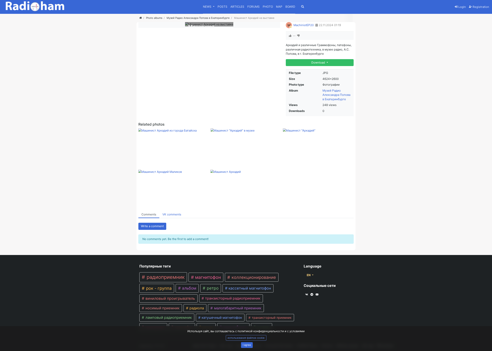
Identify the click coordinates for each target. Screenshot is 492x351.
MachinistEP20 (303, 25)
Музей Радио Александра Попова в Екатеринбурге (336, 95)
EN (309, 275)
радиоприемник (164, 277)
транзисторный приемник (271, 318)
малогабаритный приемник (237, 308)
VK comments (171, 214)
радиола (196, 308)
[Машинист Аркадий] (245, 172)
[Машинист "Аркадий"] (318, 130)
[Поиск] (315, 7)
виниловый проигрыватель (170, 298)
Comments (148, 214)
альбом (188, 288)
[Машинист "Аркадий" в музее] (246, 130)
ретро (212, 288)
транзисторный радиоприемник (232, 298)
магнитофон (207, 277)
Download (318, 62)
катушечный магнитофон (221, 317)
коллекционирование (253, 277)
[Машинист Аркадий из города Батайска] (173, 130)
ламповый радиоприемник (168, 317)
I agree (247, 344)
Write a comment (152, 226)
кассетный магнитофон (249, 288)
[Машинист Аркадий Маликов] (173, 172)
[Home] (140, 17)
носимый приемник (162, 308)
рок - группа (158, 288)
